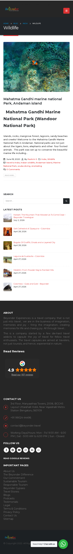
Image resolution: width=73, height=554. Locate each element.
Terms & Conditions (14, 508)
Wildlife (51, 159)
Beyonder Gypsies (14, 488)
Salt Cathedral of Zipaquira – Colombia (32, 228)
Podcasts (8, 498)
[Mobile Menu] (66, 11)
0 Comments (13, 169)
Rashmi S (32, 159)
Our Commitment (14, 478)
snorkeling (36, 166)
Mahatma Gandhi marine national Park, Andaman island (32, 101)
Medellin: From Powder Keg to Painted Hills (34, 270)
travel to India (13, 162)
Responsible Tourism (15, 484)
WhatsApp (38, 450)
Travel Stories (11, 491)
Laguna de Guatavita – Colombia (29, 256)
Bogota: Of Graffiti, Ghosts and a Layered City (34, 242)
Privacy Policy (11, 512)
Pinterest (12, 450)
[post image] (36, 67)
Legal (6, 505)
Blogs (6, 495)
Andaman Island (44, 162)
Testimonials (10, 501)
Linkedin (32, 450)
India (43, 159)
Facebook (6, 450)
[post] (7, 217)
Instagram (25, 450)
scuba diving (24, 166)
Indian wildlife (28, 162)
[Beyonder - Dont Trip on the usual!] (11, 8)
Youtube (19, 450)
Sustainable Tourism (15, 481)
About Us (8, 471)
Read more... (10, 175)
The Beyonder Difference (18, 474)
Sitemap (8, 518)
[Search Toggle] (68, 4)
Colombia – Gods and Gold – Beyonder (31, 284)
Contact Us (10, 515)
